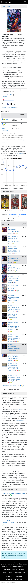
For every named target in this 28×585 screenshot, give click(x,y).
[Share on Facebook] (8, 103)
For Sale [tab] (4, 214)
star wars (3, 563)
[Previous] (2, 202)
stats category (13, 416)
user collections (20, 420)
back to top (19, 576)
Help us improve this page (9, 107)
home (4, 572)
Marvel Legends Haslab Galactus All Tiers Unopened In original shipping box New (13, 278)
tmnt (2, 564)
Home (3, 6)
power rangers (8, 564)
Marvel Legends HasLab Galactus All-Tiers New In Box (13, 315)
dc (13, 564)
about (10, 572)
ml (10, 566)
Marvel (8, 6)
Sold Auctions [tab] (13, 214)
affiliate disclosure (20, 572)
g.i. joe (21, 563)
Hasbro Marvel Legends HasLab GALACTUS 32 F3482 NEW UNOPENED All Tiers (14, 250)
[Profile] (10, 2)
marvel (8, 563)
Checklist (4, 96)
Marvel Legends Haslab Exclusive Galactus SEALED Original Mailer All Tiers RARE (13, 367)
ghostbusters (22, 566)
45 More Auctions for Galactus (9, 385)
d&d (7, 566)
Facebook (14, 569)
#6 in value (20, 153)
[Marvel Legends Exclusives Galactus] (14, 20)
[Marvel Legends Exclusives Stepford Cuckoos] (5, 202)
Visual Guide (17, 95)
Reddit (22, 569)
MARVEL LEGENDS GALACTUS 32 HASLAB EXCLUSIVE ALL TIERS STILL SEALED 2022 (14, 326)
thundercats (19, 564)
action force (15, 566)
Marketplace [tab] (22, 214)
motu (25, 563)
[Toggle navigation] (25, 2)
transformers (14, 563)
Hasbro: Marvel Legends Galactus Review (13, 493)
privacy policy (9, 576)
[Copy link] (14, 103)
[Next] (25, 202)
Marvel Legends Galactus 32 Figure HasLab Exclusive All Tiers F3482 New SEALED (14, 338)
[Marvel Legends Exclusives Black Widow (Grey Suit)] (15, 202)
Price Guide (10, 95)
